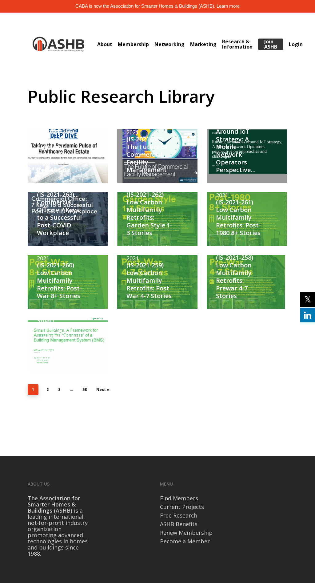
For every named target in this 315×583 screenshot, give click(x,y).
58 (84, 389)
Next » (102, 389)
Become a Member (185, 541)
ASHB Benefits (178, 524)
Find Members (179, 498)
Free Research (178, 515)
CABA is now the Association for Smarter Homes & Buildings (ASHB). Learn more (157, 6)
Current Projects (182, 507)
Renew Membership (186, 533)
